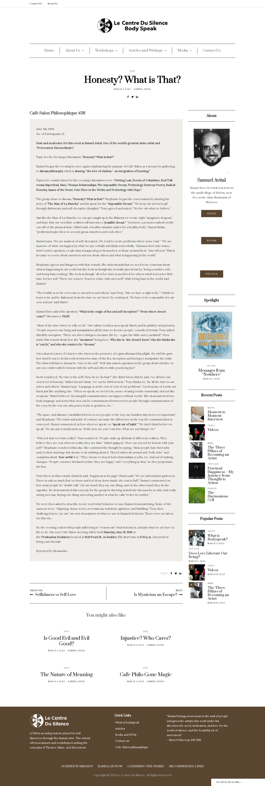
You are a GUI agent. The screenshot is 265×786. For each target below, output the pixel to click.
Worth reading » (229, 782)
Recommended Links (186, 766)
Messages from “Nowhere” (199, 373)
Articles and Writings (146, 50)
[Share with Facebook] (128, 97)
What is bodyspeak (127, 722)
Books (212, 240)
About (212, 213)
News (211, 408)
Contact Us (36, 3)
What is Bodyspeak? (218, 537)
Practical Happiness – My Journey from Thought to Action (221, 476)
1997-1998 (194, 549)
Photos (212, 274)
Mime (210, 443)
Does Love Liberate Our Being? (208, 555)
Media (183, 50)
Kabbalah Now (110, 766)
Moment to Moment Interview (216, 415)
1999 (132, 71)
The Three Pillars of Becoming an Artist (218, 453)
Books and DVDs (125, 734)
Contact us (122, 741)
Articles (213, 464)
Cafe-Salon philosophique (131, 747)
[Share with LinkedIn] (137, 97)
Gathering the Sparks (145, 766)
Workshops (104, 50)
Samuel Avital (142, 89)
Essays (212, 488)
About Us (52, 3)
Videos (213, 430)
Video (211, 425)
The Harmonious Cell (218, 496)
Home (49, 50)
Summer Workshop (77, 766)
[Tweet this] (132, 97)
